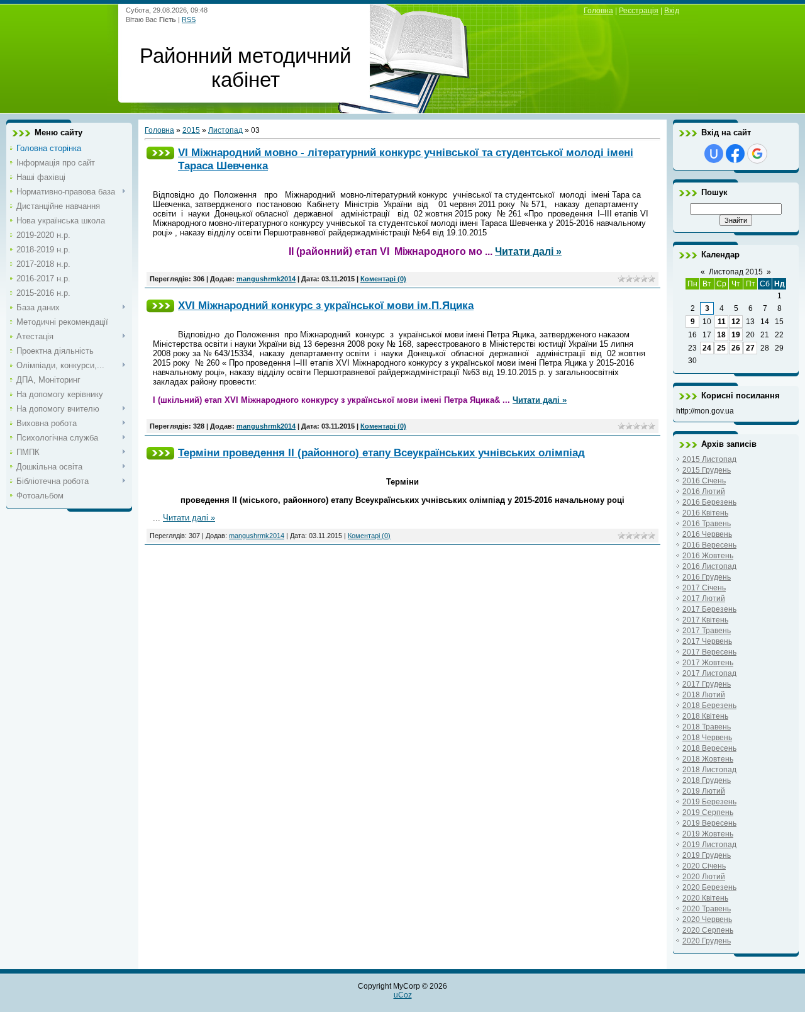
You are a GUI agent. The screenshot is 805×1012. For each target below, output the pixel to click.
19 (735, 334)
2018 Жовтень (707, 759)
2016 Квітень (705, 513)
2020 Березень (709, 887)
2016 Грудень (706, 577)
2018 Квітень (705, 716)
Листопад (225, 130)
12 (735, 321)
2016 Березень (709, 502)
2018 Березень (709, 705)
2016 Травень (706, 523)
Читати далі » (528, 251)
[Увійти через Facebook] (735, 153)
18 (721, 334)
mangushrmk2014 (266, 279)
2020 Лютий (703, 876)
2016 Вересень (709, 545)
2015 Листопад (709, 459)
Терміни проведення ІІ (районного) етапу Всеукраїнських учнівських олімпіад (381, 452)
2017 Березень (709, 609)
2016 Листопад (709, 566)
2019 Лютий (703, 791)
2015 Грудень (706, 470)
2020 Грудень (706, 940)
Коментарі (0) (383, 279)
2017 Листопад (709, 673)
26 (735, 348)
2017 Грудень (706, 684)
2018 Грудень (706, 780)
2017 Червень (707, 641)
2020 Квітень (705, 898)
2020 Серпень (707, 930)
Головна (598, 10)
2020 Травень (706, 908)
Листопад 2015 (736, 271)
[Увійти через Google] (757, 153)
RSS (189, 19)
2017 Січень (704, 587)
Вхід (671, 10)
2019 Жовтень (707, 833)
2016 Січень (704, 480)
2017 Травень (706, 630)
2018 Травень (706, 726)
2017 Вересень (709, 652)
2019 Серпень (707, 812)
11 (722, 321)
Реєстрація (638, 10)
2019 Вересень (709, 823)
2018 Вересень (709, 748)
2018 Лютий (703, 694)
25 (721, 348)
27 (750, 348)
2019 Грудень (706, 855)
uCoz (403, 995)
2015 (191, 130)
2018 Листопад (709, 769)
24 (706, 348)
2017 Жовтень (707, 662)
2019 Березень (709, 801)
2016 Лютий (703, 491)
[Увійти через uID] (713, 153)
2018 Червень (707, 737)
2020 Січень (704, 866)
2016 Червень (707, 534)
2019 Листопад (709, 844)
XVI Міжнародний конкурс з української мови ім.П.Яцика (326, 305)
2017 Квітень (705, 620)
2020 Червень (707, 919)
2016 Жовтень (707, 555)
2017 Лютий (703, 598)
